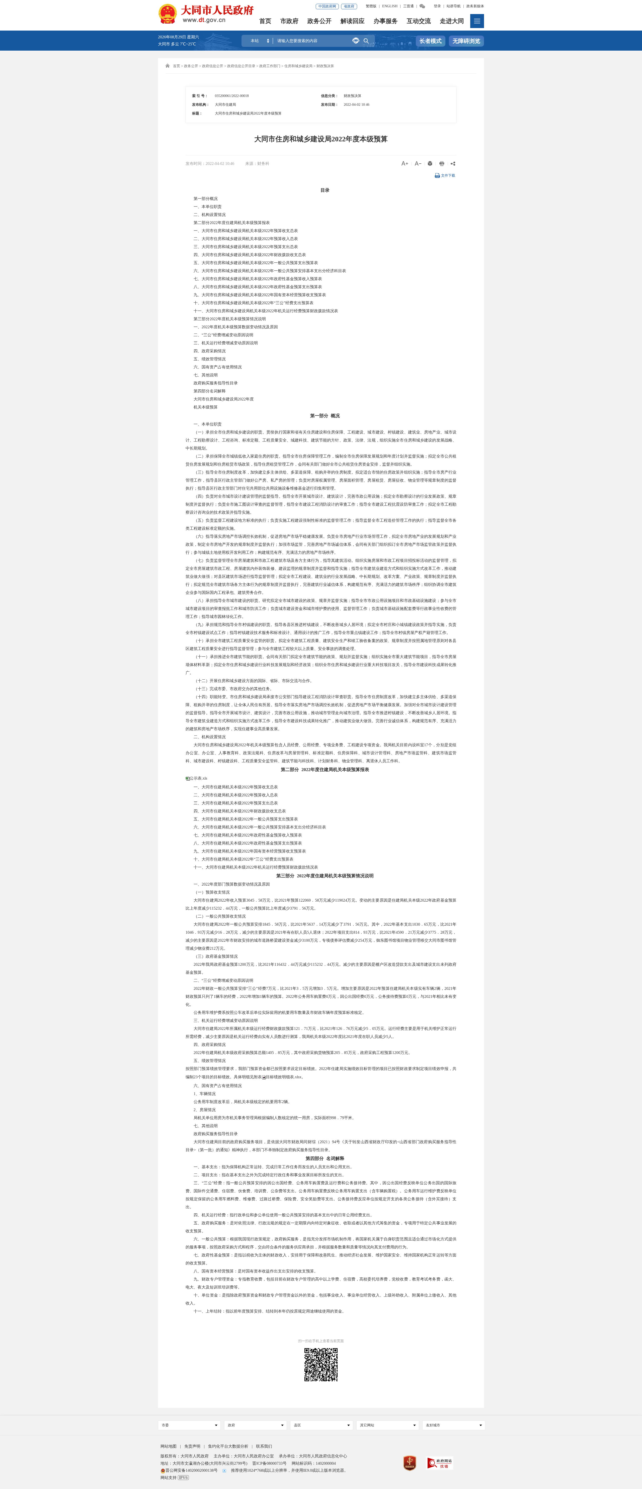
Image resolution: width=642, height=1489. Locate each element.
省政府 (349, 6)
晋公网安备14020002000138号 (192, 1470)
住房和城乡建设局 (298, 66)
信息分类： (330, 96)
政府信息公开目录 (241, 66)
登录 (437, 6)
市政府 (289, 21)
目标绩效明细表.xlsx (283, 1077)
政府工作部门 (269, 66)
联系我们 (264, 1446)
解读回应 (353, 21)
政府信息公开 (212, 66)
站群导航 (454, 6)
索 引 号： (200, 96)
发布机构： (201, 105)
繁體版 (371, 6)
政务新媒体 (475, 6)
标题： (197, 113)
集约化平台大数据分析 (228, 1446)
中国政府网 (327, 6)
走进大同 (452, 21)
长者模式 (431, 41)
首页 (265, 21)
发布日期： (330, 105)
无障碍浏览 (466, 41)
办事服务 (386, 21)
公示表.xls (198, 778)
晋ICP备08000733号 (269, 1463)
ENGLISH (389, 6)
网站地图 (168, 1446)
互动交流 (419, 21)
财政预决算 (325, 66)
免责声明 (192, 1446)
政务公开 (319, 21)
